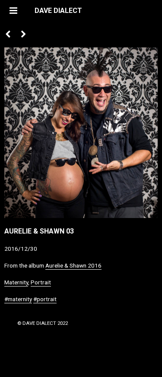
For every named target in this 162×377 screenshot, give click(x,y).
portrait (47, 299)
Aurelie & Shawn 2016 (73, 265)
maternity (20, 299)
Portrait (41, 282)
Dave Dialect (58, 10)
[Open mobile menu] (13, 11)
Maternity (16, 282)
